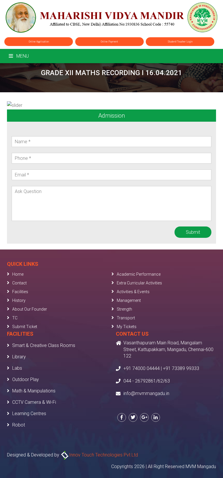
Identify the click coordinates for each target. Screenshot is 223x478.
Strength (124, 309)
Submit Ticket (24, 326)
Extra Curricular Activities (139, 283)
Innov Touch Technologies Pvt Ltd (103, 455)
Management (129, 300)
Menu (22, 56)
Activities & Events (133, 291)
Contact (19, 283)
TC (14, 318)
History (19, 300)
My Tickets (126, 326)
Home (18, 274)
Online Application (39, 41)
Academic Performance (139, 274)
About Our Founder (29, 309)
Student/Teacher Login (180, 41)
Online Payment (109, 41)
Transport (126, 318)
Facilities (20, 291)
